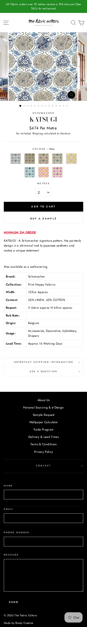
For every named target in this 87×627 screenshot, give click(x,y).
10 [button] (53, 106)
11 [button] (57, 106)
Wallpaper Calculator (43, 422)
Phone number (16, 532)
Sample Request (43, 415)
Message (11, 554)
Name (8, 485)
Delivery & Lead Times (43, 437)
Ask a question (44, 371)
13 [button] (64, 106)
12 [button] (60, 106)
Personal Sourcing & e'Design (43, 407)
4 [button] (32, 106)
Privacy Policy (43, 451)
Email (9, 509)
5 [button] (35, 106)
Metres (43, 183)
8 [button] (46, 106)
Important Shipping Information (43, 362)
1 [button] (20, 106)
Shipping (37, 133)
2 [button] (24, 106)
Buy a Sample (43, 218)
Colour (43, 149)
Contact (43, 465)
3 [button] (28, 106)
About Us (43, 400)
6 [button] (39, 106)
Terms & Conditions (43, 444)
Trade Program (43, 429)
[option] (43, 6)
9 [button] (49, 106)
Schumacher (43, 113)
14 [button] (67, 106)
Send (14, 602)
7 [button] (42, 106)
